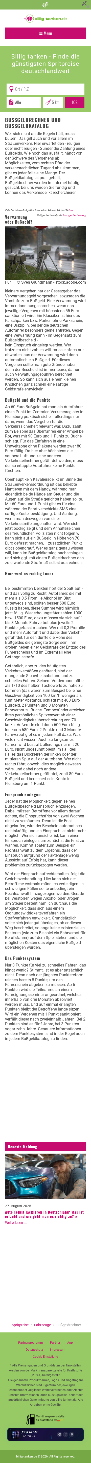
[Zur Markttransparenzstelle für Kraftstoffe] (45, 1417)
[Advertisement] (45, 1095)
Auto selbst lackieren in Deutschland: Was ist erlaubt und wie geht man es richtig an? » (44, 1214)
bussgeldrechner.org (74, 215)
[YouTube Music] (71, 1434)
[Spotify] (59, 1434)
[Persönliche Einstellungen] (45, 5)
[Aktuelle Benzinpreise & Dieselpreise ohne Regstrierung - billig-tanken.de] (45, 18)
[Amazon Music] (65, 1434)
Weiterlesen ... (16, 1223)
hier (71, 210)
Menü (47, 33)
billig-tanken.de (26, 1456)
